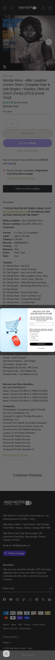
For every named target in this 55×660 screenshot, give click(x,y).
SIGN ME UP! (41, 344)
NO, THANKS (41, 348)
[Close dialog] (53, 310)
